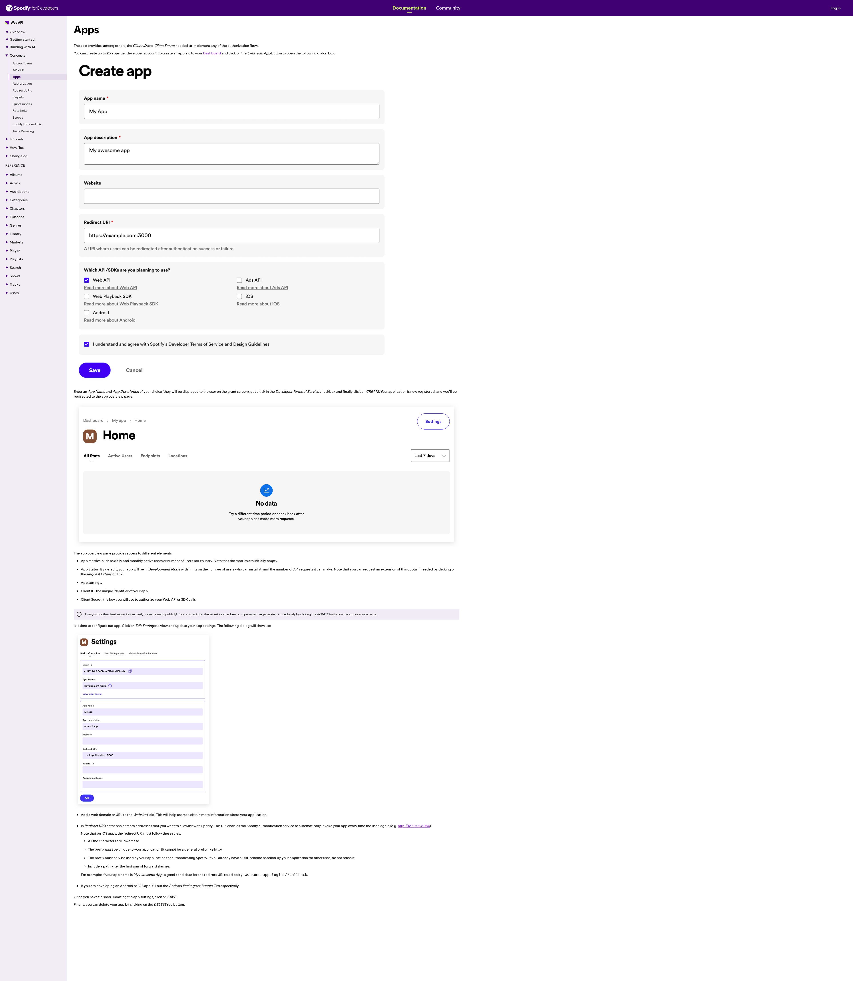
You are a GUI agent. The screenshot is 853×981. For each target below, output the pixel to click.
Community (448, 8)
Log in (836, 8)
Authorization (22, 84)
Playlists (18, 97)
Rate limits (20, 111)
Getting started (22, 39)
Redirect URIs (22, 90)
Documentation (409, 8)
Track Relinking (23, 131)
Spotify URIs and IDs (27, 124)
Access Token (22, 63)
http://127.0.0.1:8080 (414, 825)
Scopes (18, 117)
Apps (17, 77)
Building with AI (22, 46)
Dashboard (212, 53)
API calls (18, 70)
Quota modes (22, 104)
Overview (17, 31)
